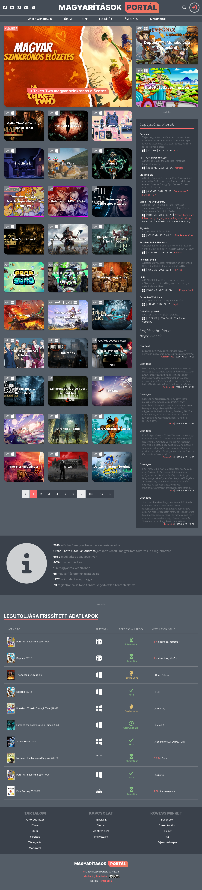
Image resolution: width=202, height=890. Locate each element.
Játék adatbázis (40, 19)
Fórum (67, 19)
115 (101, 493)
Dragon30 (169, 524)
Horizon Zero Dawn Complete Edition (68, 315)
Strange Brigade (68, 428)
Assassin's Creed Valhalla (68, 239)
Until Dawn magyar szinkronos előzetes (112, 201)
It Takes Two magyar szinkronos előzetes (68, 91)
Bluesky (167, 831)
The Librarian (24, 163)
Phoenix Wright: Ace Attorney (24, 353)
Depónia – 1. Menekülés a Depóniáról (167, 45)
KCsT (176, 150)
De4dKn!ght (168, 387)
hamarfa (179, 167)
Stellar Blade (147, 175)
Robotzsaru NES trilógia (68, 201)
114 (91, 493)
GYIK (85, 19)
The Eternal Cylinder (24, 466)
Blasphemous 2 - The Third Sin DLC (112, 239)
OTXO (68, 466)
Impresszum (101, 836)
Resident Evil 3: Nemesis (153, 242)
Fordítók (105, 19)
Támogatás (131, 19)
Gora (157, 675)
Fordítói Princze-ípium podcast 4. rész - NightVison (68, 277)
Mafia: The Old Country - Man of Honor (24, 125)
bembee (164, 641)
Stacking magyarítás (112, 277)
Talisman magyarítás (24, 315)
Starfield (145, 346)
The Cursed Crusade (31, 675)
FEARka (146, 194)
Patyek (165, 675)
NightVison (166, 218)
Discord (101, 825)
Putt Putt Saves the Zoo (167, 87)
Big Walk (68, 163)
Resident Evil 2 (148, 259)
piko (172, 490)
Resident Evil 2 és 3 (68, 125)
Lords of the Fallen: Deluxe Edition (38, 725)
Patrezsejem (166, 791)
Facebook (167, 819)
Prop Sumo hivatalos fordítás (24, 277)
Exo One (112, 391)
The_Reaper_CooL (184, 235)
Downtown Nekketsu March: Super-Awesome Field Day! (24, 201)
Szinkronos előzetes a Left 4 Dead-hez (68, 391)
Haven (23, 428)
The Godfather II (24, 239)
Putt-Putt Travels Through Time (37, 708)
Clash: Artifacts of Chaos (112, 428)
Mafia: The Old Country (152, 201)
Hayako (176, 304)
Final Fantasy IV (28, 791)
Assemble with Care (112, 125)
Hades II (112, 163)
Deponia (144, 134)
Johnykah (154, 218)
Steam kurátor (167, 825)
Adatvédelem (101, 831)
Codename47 (180, 191)
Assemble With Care (151, 297)
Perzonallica (105, 880)
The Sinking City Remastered (24, 391)
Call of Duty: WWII (150, 311)
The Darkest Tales (112, 315)
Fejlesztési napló (167, 842)
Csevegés (145, 363)
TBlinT (154, 194)
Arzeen (178, 215)
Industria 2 (68, 353)
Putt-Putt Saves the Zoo (153, 157)
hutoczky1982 (167, 357)
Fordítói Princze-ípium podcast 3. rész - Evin (112, 353)
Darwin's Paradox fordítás (112, 466)
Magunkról (158, 19)
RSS (167, 836)
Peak (142, 277)
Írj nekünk (101, 819)
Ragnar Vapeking (182, 218)
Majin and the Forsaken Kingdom (37, 758)
